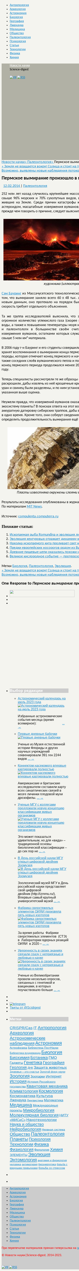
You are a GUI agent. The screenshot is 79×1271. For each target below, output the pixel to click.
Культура (44, 1096)
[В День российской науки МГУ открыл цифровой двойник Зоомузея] (43, 876)
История (18, 1081)
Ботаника (39, 1057)
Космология (51, 1091)
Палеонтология (20, 37)
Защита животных (50, 1067)
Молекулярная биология (34, 1115)
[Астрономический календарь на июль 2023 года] (43, 709)
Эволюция (63, 566)
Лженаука (16, 25)
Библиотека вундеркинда (25, 1053)
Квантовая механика (47, 1086)
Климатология (24, 1091)
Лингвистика (35, 1100)
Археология (18, 9)
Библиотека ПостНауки (43, 1047)
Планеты (19, 1139)
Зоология (20, 1076)
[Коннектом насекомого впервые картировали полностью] (43, 776)
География (17, 21)
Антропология (19, 5)
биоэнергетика (47, 1164)
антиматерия (29, 1164)
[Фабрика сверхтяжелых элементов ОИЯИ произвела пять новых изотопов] (43, 926)
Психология (18, 41)
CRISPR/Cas (21, 1028)
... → (31, 758)
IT (35, 1028)
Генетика (33, 1062)
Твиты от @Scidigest (25, 1007)
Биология (16, 17)
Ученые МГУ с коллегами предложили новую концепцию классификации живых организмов (41, 810)
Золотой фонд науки (52, 1071)
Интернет (54, 1076)
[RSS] (21, 77)
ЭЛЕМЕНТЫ (18, 1155)
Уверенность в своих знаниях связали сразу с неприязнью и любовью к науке (40, 954)
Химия (14, 57)
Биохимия (20, 1057)
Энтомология (23, 1159)
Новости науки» (14, 162)
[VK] (13, 77)
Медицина (17, 29)
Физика (15, 53)
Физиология (21, 1149)
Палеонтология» (40, 162)
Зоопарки (37, 1076)
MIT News (34, 507)
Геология (18, 1067)
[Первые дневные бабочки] (39, 737)
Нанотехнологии (41, 1119)
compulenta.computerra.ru (38, 516)
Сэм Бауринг (11, 293)
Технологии (18, 49)
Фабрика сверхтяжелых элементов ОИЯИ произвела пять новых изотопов (39, 911)
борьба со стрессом (51, 1167)
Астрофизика (18, 1047)
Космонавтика (22, 1096)
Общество (17, 33)
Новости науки (20, 65)
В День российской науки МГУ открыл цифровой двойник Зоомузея (40, 861)
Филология (41, 1149)
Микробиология (38, 1110)
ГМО (53, 1058)
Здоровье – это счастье (24, 1071)
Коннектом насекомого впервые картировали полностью (42, 767)
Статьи (14, 45)
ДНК (30, 1067)
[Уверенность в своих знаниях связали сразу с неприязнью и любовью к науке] (43, 968)
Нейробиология (25, 1129)
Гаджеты (16, 1063)
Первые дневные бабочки (37, 734)
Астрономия (18, 13)
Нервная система (53, 1129)
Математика (53, 1100)
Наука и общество (27, 1124)
